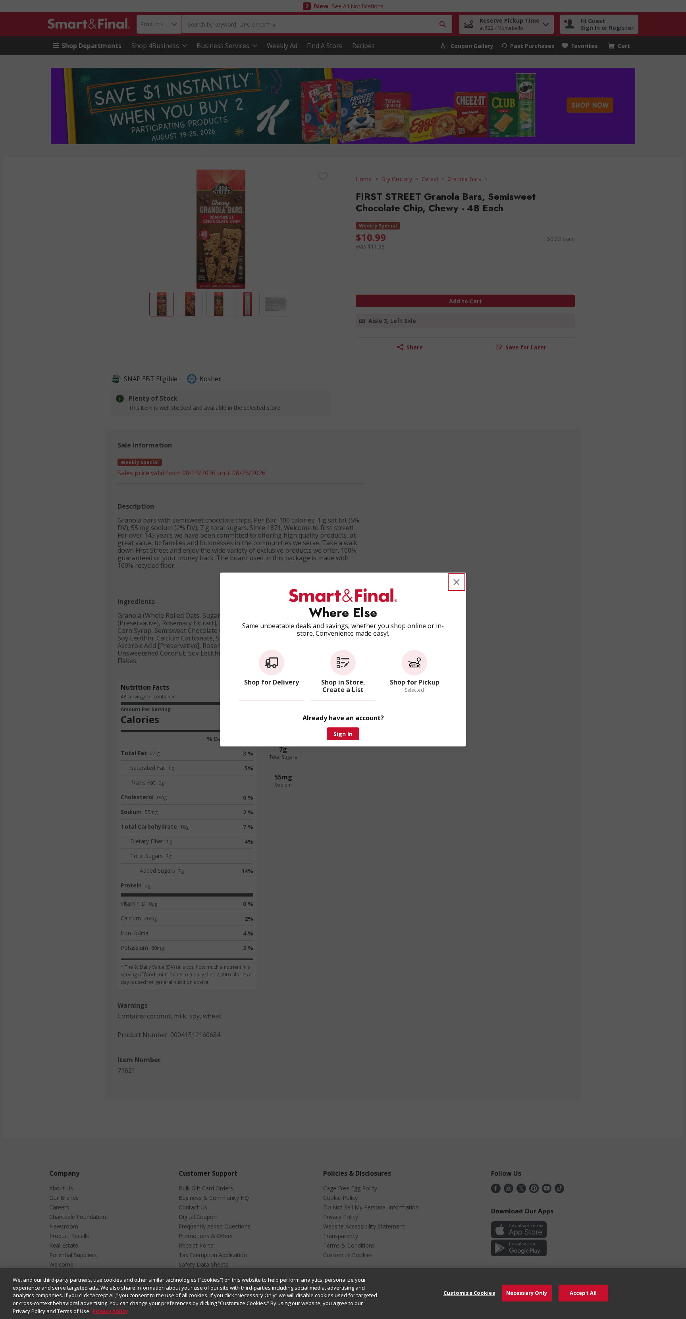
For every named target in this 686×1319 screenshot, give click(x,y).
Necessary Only (526, 1292)
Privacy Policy (110, 1310)
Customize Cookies (469, 1292)
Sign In (343, 734)
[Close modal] (456, 582)
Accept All (583, 1292)
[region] (343, 1293)
